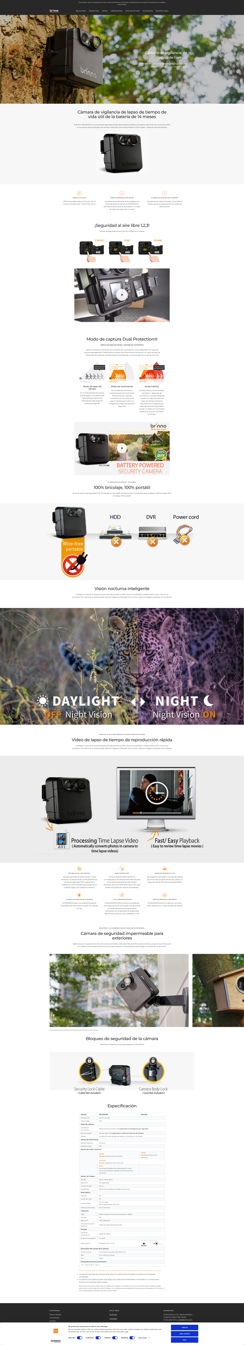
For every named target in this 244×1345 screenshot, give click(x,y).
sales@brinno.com (185, 1320)
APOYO (105, 11)
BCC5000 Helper (162, 11)
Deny (184, 1340)
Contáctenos (54, 1318)
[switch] (98, 1337)
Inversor (53, 1321)
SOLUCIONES (81, 11)
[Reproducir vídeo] (122, 295)
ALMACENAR (148, 11)
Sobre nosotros (55, 1315)
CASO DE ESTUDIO (132, 11)
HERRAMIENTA (116, 11)
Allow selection (185, 1334)
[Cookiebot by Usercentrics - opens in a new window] (55, 1341)
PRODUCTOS (94, 11)
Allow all (184, 1327)
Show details (142, 1338)
